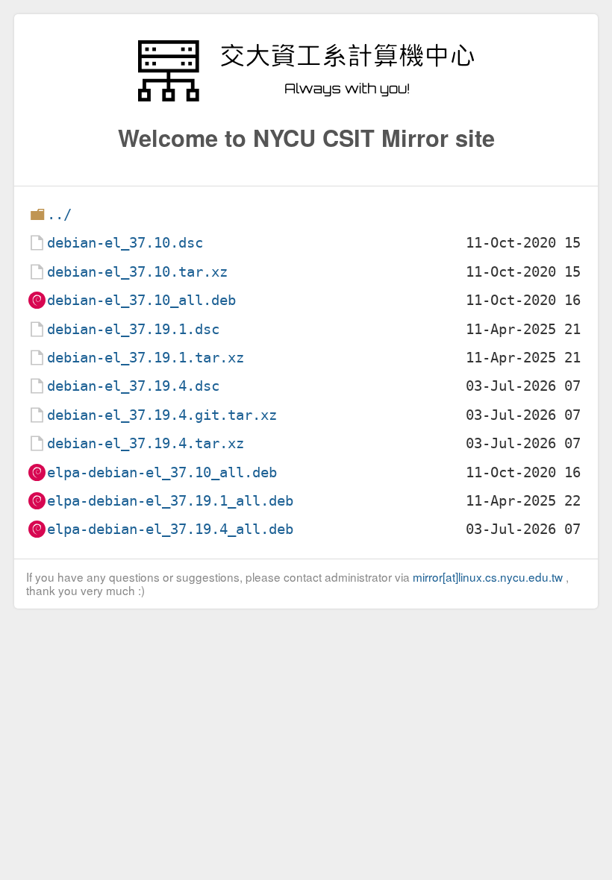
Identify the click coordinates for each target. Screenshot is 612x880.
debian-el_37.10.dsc (125, 242)
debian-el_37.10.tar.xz (137, 271)
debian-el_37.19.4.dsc (133, 386)
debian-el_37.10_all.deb (141, 300)
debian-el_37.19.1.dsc (133, 329)
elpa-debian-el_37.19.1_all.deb (170, 500)
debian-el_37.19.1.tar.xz (145, 357)
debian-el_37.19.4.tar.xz (145, 443)
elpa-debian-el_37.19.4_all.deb (170, 529)
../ (59, 214)
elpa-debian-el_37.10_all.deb (162, 472)
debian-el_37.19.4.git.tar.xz (162, 415)
